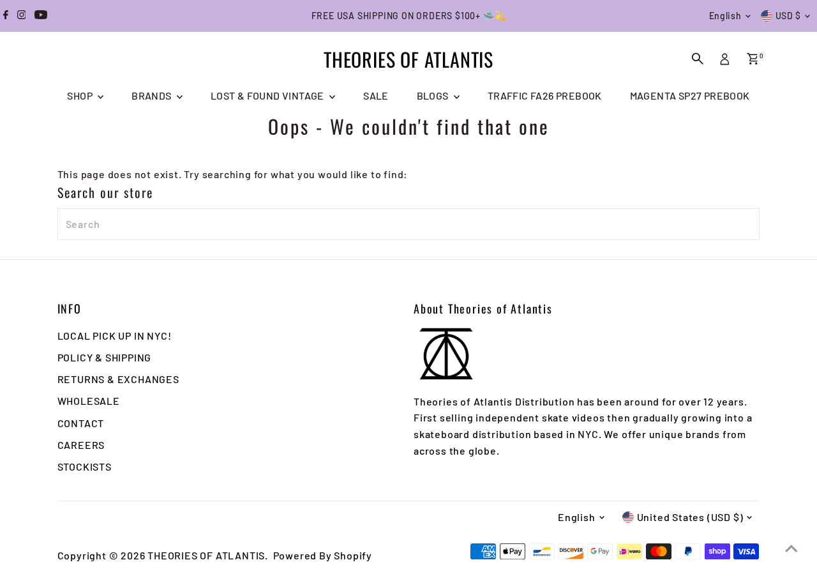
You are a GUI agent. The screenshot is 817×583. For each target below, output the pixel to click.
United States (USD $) (690, 517)
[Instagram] (21, 16)
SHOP (80, 95)
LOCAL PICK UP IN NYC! (114, 335)
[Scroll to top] (791, 548)
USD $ (789, 15)
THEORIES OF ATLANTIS (408, 59)
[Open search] (697, 58)
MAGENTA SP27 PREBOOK (690, 95)
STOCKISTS (84, 466)
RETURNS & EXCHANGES (118, 379)
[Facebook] (5, 16)
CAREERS (81, 445)
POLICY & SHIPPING (104, 357)
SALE (376, 95)
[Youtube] (40, 16)
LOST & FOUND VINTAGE (268, 95)
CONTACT (81, 423)
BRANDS (152, 95)
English (725, 15)
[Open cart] (753, 58)
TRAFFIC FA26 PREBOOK (545, 95)
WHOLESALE (88, 401)
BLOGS (434, 95)
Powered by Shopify (322, 555)
